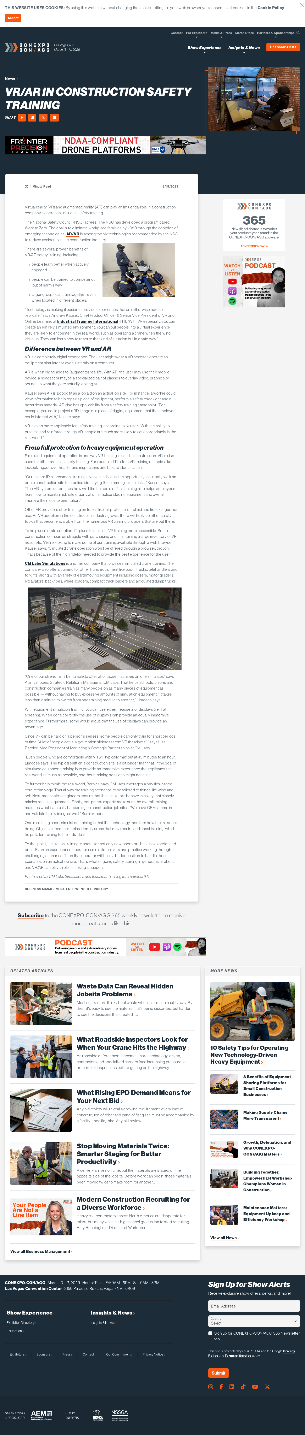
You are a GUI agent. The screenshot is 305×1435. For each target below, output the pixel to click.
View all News (224, 1237)
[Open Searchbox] (298, 33)
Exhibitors (17, 1354)
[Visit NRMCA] (97, 1415)
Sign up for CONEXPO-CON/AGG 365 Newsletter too (257, 1336)
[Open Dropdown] (197, 37)
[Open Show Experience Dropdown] (205, 52)
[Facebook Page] (221, 1387)
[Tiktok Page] (243, 1387)
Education (15, 1331)
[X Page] (267, 1387)
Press (66, 1354)
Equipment (75, 889)
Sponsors (44, 1354)
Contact (89, 1354)
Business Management (45, 889)
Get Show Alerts (283, 47)
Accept (13, 18)
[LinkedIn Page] (231, 1387)
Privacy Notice (153, 1354)
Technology (97, 889)
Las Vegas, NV (64, 45)
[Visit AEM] (42, 1415)
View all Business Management (40, 1251)
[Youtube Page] (255, 1387)
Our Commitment (118, 1354)
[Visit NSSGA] (119, 1415)
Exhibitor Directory (21, 1322)
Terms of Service (238, 1356)
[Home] (27, 47)
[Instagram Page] (210, 1387)
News (10, 78)
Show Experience (30, 1313)
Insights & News (112, 1313)
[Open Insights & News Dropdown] (244, 52)
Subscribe (31, 915)
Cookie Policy (271, 7)
